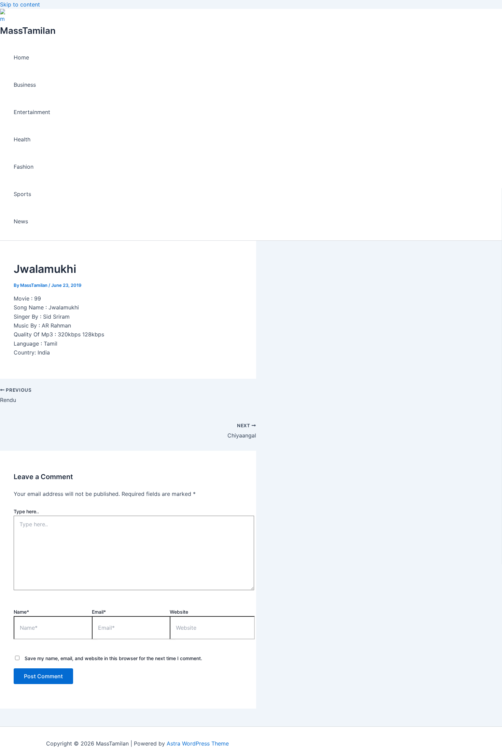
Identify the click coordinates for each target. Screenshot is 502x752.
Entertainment (32, 112)
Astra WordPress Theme (198, 743)
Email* (99, 612)
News (21, 221)
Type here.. (26, 511)
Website (179, 612)
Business (25, 84)
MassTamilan (28, 30)
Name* (21, 612)
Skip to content (20, 4)
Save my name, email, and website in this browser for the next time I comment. (113, 658)
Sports (22, 194)
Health (22, 139)
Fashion (23, 166)
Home (21, 57)
